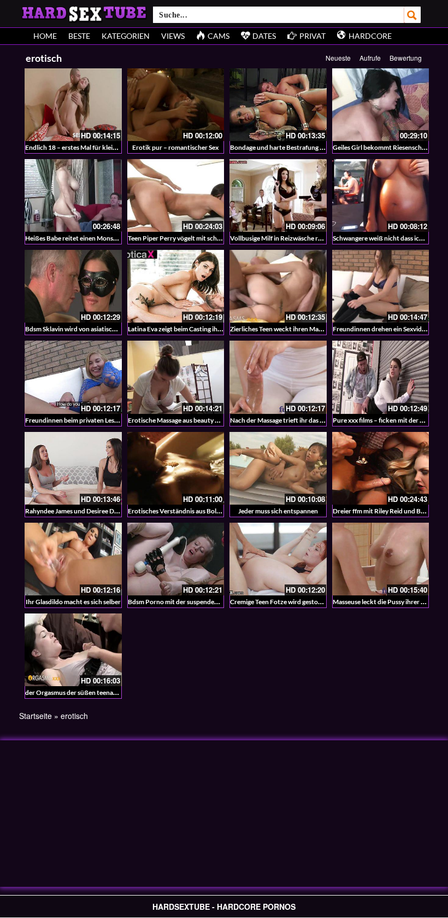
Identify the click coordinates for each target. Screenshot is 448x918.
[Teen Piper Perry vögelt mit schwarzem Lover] (176, 195)
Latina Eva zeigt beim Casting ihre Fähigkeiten (193, 329)
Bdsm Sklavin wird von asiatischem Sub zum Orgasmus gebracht (116, 329)
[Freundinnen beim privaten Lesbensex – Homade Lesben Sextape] (73, 377)
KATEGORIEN (126, 35)
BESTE (79, 35)
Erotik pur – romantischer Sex (175, 147)
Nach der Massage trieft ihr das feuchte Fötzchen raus (307, 420)
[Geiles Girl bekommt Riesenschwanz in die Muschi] (380, 104)
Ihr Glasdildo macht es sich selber (73, 602)
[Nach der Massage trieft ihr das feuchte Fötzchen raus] (278, 377)
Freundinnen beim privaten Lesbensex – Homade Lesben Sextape (117, 420)
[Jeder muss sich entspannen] (278, 468)
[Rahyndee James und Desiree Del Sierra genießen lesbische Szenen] (73, 468)
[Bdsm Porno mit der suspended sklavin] (176, 559)
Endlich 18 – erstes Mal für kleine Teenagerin (88, 147)
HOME (45, 35)
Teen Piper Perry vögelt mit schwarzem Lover (192, 238)
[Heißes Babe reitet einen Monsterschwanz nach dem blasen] (73, 195)
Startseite (35, 715)
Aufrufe (370, 57)
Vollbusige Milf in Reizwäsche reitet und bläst (294, 238)
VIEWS (173, 35)
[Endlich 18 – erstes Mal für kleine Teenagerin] (73, 104)
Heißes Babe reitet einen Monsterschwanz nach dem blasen (110, 238)
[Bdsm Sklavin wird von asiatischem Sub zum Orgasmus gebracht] (73, 286)
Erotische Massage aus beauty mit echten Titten (196, 420)
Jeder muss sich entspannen (278, 511)
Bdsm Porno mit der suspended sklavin (183, 602)
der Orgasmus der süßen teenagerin (76, 692)
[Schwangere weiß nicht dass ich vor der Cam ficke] (380, 195)
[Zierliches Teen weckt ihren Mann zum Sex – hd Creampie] (278, 286)
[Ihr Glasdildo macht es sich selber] (73, 559)
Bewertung (406, 57)
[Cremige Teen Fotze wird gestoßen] (278, 559)
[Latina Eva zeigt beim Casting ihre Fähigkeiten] (176, 286)
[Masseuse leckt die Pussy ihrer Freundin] (380, 559)
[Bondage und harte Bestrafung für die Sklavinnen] (278, 104)
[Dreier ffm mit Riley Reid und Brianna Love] (380, 468)
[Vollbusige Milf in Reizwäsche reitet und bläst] (278, 195)
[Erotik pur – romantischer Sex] (176, 104)
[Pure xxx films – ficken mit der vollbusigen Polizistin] (380, 377)
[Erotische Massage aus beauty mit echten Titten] (176, 377)
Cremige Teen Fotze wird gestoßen (279, 602)
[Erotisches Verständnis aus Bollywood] (176, 468)
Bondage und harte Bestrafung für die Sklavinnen (300, 147)
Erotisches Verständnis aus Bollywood (183, 511)
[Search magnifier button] (412, 15)
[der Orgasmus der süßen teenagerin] (73, 649)
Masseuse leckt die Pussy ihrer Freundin (390, 602)
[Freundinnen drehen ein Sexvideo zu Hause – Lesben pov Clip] (380, 286)
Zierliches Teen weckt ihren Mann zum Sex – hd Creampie (311, 329)
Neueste (338, 57)
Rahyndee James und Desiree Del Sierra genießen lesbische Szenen (119, 511)
